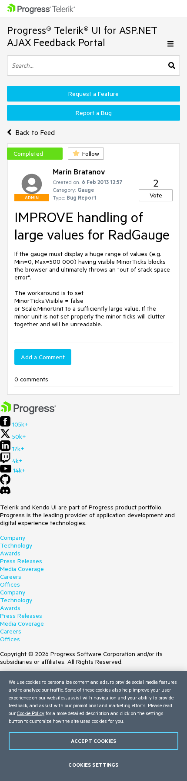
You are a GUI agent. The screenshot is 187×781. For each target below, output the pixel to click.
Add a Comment (43, 357)
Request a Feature (93, 94)
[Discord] (5, 492)
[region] (93, 726)
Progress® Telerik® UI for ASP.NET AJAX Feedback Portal (82, 36)
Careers (10, 577)
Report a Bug (94, 113)
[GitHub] (5, 482)
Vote (156, 195)
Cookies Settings (93, 764)
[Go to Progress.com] (28, 412)
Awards (10, 553)
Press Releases (21, 561)
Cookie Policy (30, 713)
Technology (16, 545)
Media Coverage (22, 569)
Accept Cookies (93, 741)
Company (12, 537)
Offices (10, 584)
